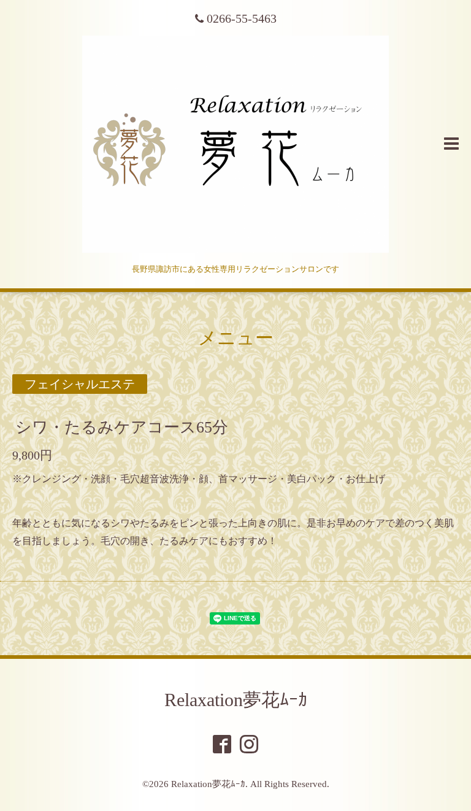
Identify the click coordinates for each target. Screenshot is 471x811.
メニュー (236, 338)
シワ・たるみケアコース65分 (121, 427)
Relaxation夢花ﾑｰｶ (235, 700)
